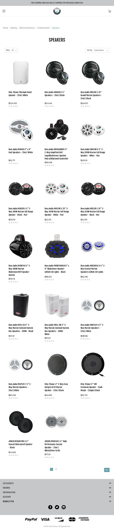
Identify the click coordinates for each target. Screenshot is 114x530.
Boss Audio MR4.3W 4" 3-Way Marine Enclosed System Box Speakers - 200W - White (57, 330)
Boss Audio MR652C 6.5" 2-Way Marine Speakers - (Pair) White (92, 328)
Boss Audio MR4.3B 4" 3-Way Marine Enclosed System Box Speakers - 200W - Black (21, 328)
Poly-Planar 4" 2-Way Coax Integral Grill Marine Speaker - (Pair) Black (56, 387)
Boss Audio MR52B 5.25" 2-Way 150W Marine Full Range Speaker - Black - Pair (93, 211)
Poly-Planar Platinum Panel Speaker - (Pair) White (20, 94)
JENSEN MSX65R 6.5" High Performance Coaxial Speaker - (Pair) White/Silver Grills (56, 446)
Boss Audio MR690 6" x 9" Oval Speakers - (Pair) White (21, 151)
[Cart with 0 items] (110, 11)
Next (106, 470)
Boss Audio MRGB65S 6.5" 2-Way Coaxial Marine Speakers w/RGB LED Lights (93, 268)
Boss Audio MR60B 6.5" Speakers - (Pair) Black (55, 94)
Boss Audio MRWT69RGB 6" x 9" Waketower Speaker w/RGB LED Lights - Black (57, 268)
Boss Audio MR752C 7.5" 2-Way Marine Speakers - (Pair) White (20, 387)
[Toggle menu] (4, 11)
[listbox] (102, 50)
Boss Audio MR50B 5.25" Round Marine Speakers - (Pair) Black (91, 95)
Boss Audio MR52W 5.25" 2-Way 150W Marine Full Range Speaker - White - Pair (57, 211)
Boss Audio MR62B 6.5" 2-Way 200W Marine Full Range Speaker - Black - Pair (21, 211)
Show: (8, 50)
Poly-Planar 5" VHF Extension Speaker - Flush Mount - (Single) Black (91, 387)
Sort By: (90, 50)
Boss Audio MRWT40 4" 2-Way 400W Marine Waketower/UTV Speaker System (20, 270)
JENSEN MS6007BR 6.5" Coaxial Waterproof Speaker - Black (21, 444)
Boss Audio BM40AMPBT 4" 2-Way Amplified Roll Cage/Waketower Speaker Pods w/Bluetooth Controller (56, 154)
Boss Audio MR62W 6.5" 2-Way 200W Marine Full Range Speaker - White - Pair (93, 152)
